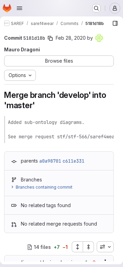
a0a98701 (50, 161)
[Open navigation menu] (19, 8)
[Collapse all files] (88, 246)
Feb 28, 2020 (71, 38)
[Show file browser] (115, 23)
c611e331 (73, 161)
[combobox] (105, 246)
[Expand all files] (77, 246)
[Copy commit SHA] (50, 38)
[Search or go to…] (96, 8)
